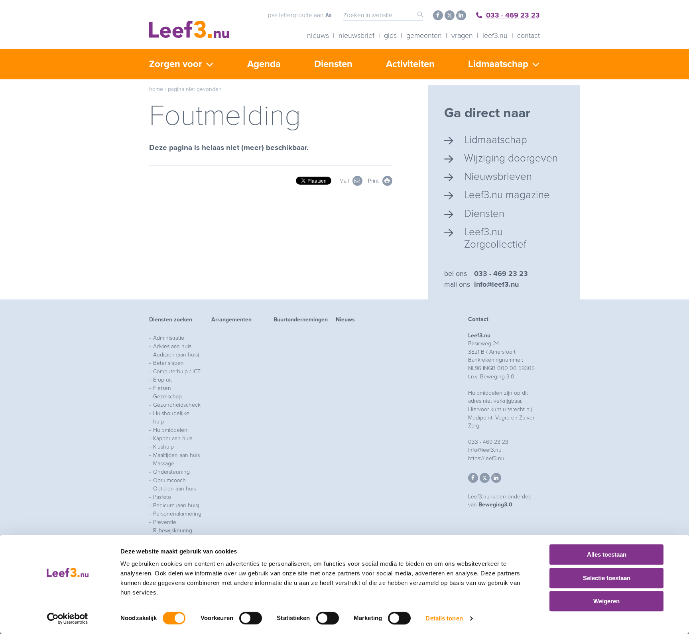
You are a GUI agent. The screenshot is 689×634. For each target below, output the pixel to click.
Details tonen (444, 618)
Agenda (264, 64)
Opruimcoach (169, 480)
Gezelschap (167, 396)
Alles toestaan (606, 554)
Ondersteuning (171, 472)
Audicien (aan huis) (176, 354)
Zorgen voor (175, 64)
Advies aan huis (172, 346)
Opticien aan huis (174, 488)
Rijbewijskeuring (172, 530)
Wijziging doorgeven (511, 158)
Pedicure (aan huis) (176, 505)
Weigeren (606, 601)
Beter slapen (168, 363)
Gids (390, 35)
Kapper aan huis (172, 438)
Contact (528, 35)
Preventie (164, 522)
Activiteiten (410, 64)
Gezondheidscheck (177, 405)
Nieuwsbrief (356, 35)
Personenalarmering (177, 513)
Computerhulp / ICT (177, 371)
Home (156, 89)
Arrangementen (231, 319)
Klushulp (163, 446)
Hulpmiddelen (170, 430)
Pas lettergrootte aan (295, 15)
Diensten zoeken (170, 319)
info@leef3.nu (496, 284)
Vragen (462, 35)
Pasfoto (162, 497)
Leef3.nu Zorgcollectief (495, 238)
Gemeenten (424, 35)
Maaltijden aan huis (176, 455)
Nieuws (318, 35)
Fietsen (162, 388)
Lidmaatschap (498, 64)
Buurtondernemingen (301, 319)
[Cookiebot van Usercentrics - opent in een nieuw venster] (67, 618)
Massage (163, 463)
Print (374, 180)
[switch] (250, 618)
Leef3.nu (495, 35)
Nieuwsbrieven (498, 176)
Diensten (333, 64)
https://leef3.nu (486, 458)
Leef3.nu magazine (507, 195)
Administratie (168, 338)
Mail (344, 180)
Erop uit (162, 379)
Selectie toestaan (606, 578)
